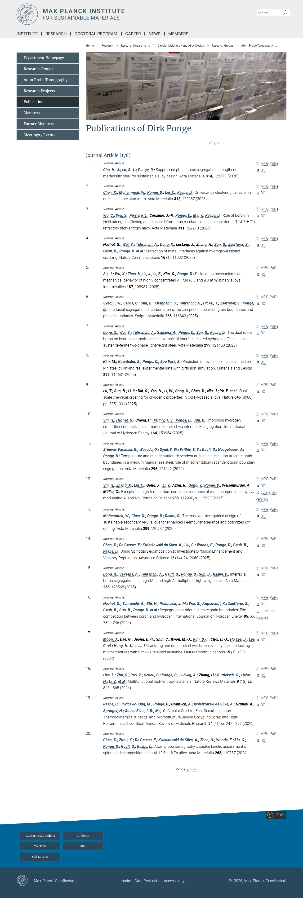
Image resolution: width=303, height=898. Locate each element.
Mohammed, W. (132, 192)
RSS (82, 846)
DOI (263, 170)
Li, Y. (132, 391)
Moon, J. (110, 639)
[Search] (285, 13)
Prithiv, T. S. (164, 420)
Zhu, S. (123, 675)
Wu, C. (108, 215)
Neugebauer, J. (230, 449)
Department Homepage (44, 58)
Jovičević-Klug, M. (136, 704)
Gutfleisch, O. (228, 675)
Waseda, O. (148, 449)
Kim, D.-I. (201, 639)
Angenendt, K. (214, 603)
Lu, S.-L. (129, 169)
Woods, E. (205, 545)
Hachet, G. (125, 420)
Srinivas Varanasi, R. (120, 449)
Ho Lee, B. (238, 639)
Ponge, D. (146, 169)
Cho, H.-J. (111, 169)
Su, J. (108, 274)
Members (32, 113)
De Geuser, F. (130, 545)
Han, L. (109, 675)
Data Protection (147, 881)
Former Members (39, 124)
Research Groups (38, 69)
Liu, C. (170, 192)
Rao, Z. (136, 675)
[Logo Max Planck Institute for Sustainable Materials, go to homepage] (105, 14)
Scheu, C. (152, 675)
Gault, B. (110, 251)
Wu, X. (120, 274)
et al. (140, 251)
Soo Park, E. (170, 361)
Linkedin (83, 835)
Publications (34, 102)
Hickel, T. (210, 303)
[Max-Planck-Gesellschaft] (25, 880)
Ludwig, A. (188, 675)
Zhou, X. (126, 740)
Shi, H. (108, 420)
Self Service (40, 856)
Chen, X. (110, 192)
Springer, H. (113, 711)
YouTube (40, 846)
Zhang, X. (124, 485)
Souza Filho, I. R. (139, 711)
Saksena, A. (167, 332)
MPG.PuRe (269, 163)
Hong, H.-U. (124, 645)
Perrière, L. (138, 215)
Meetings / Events (39, 135)
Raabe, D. (185, 192)
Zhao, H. (135, 274)
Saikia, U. (131, 303)
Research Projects (39, 91)
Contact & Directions (40, 835)
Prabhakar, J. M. (173, 603)
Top (280, 815)
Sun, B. (220, 244)
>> (194, 769)
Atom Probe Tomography (46, 80)
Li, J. (147, 274)
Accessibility (174, 881)
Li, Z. (157, 274)
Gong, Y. (195, 485)
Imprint (125, 881)
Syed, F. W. (112, 303)
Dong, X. (167, 244)
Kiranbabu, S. (166, 303)
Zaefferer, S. (238, 244)
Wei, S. (122, 215)
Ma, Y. (198, 215)
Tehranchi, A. (147, 244)
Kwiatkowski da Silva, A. (163, 545)
